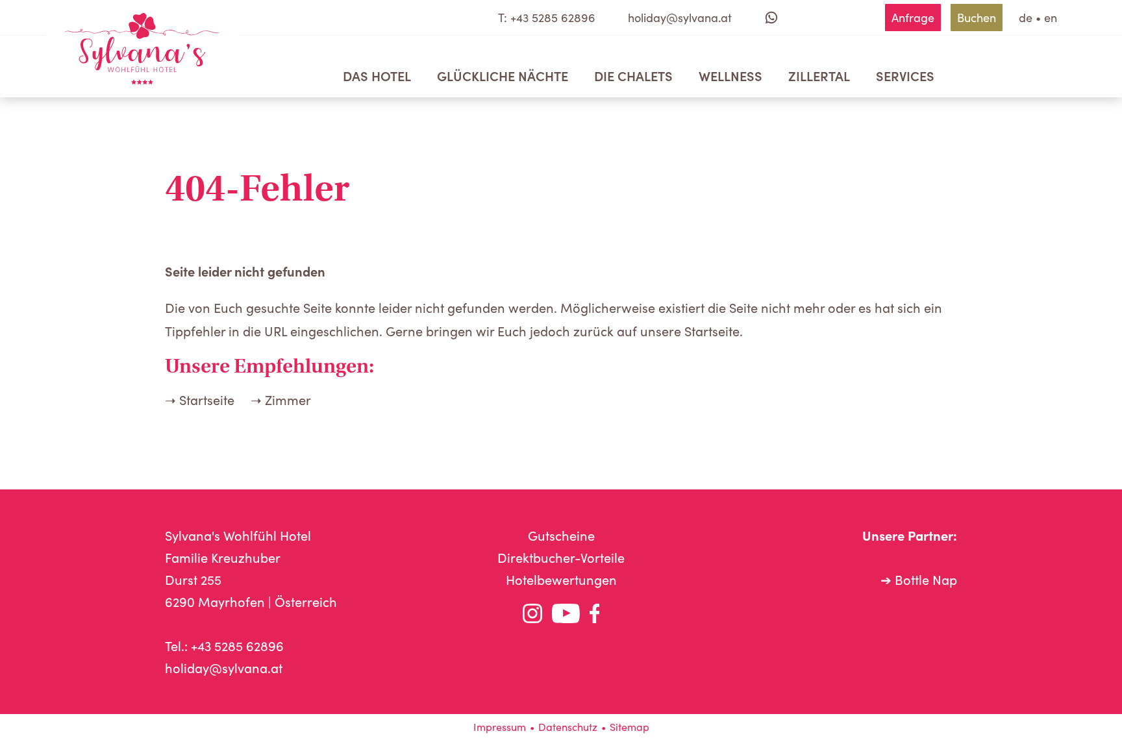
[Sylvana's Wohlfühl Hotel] (142, 48)
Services (905, 75)
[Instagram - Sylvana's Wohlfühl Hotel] (532, 616)
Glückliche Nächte (502, 75)
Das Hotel (377, 75)
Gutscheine (561, 535)
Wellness (730, 75)
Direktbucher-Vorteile (561, 557)
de (1025, 17)
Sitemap (629, 727)
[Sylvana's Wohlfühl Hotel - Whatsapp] (771, 17)
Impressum (499, 727)
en (1050, 17)
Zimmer (288, 399)
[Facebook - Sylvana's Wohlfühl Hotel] (595, 616)
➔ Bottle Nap (918, 579)
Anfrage (912, 17)
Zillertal (819, 75)
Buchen (976, 17)
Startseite (206, 399)
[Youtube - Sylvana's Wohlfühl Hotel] (566, 616)
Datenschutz (567, 727)
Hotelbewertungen (561, 579)
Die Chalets (633, 75)
